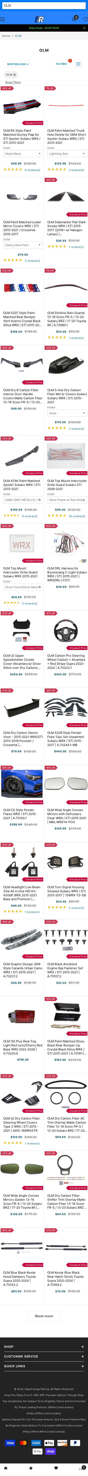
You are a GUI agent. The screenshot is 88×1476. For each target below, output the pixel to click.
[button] (78, 63)
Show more (44, 1316)
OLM (18, 35)
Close (84, 28)
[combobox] (44, 5)
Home (6, 35)
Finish (51, 407)
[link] (5, 1468)
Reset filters (13, 82)
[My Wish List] (85, 19)
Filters (63, 62)
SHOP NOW (51, 28)
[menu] (2, 19)
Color (7, 147)
